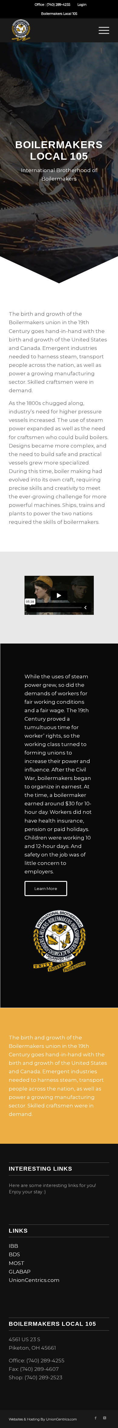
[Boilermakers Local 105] (49, 30)
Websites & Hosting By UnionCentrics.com (43, 1419)
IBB (13, 1246)
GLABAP (20, 1272)
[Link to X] (104, 1418)
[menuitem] (53, 4)
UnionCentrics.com (34, 1280)
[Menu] (101, 30)
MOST (17, 1263)
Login (82, 4)
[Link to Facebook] (95, 1418)
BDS (14, 1254)
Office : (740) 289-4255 (52, 4)
